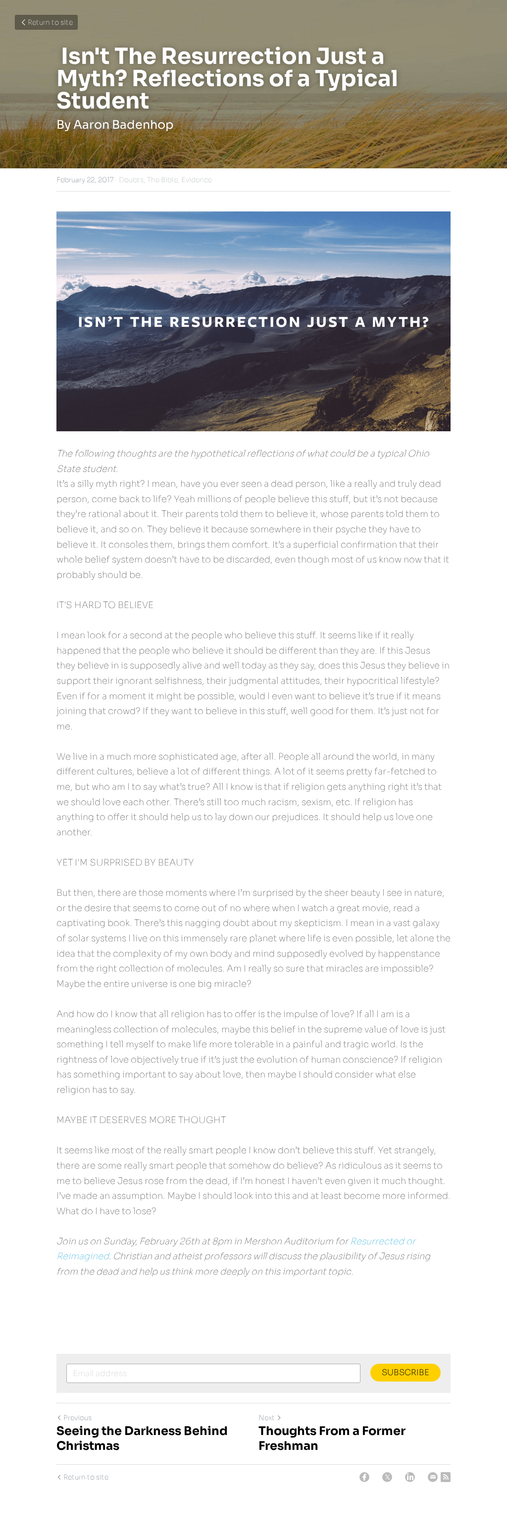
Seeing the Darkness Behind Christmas (142, 1438)
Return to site (50, 22)
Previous (77, 1417)
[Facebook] (364, 1477)
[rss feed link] (446, 1477)
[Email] (433, 1477)
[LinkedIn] (410, 1477)
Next (266, 1417)
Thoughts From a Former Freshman (332, 1438)
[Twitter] (387, 1477)
